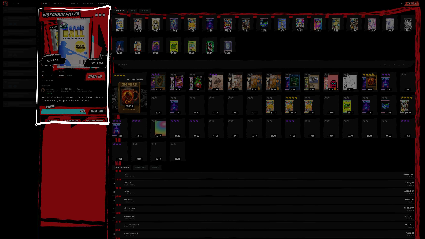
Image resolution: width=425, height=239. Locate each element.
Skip (74, 144)
